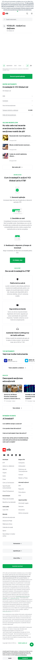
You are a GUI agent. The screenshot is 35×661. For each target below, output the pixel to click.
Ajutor (4, 530)
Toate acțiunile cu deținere (16, 368)
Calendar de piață (8, 527)
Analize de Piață (7, 521)
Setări (10, 658)
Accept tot (25, 658)
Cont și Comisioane (8, 482)
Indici (4, 476)
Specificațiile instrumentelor (7, 487)
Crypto (4, 472)
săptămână (9, 65)
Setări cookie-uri (22, 643)
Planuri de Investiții (8, 499)
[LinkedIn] (16, 455)
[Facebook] (8, 455)
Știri (19, 485)
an (23, 65)
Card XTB (5, 510)
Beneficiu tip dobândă (9, 502)
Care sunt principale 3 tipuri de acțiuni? (15, 433)
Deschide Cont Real (17, 566)
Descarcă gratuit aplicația (17, 76)
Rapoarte (21, 489)
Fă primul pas (17, 260)
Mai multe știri (16, 167)
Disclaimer (21, 510)
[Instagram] (19, 455)
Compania (21, 463)
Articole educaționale (9, 517)
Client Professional (8, 491)
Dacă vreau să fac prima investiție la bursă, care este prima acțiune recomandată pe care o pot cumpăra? (15, 440)
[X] (12, 455)
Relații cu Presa (23, 478)
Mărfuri (5, 469)
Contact (20, 474)
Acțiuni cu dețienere (8, 466)
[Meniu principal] (32, 13)
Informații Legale (23, 503)
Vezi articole (16, 408)
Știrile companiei (23, 513)
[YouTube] (4, 455)
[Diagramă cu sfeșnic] (30, 65)
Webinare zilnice (7, 524)
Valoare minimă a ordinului (10, 110)
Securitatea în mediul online (9, 535)
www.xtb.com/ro (14, 598)
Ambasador (21, 466)
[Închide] (17, 11)
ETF (4, 463)
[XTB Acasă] (4, 13)
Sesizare (20, 506)
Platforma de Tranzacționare (22, 470)
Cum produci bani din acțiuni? (12, 428)
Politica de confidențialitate (21, 655)
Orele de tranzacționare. (9, 115)
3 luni (19, 65)
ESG (19, 495)
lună (15, 65)
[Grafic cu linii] (27, 65)
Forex (4, 479)
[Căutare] (27, 13)
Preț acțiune (21, 492)
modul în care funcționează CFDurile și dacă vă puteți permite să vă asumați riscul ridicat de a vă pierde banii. (18, 9)
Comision (5, 101)
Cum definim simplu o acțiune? (12, 423)
